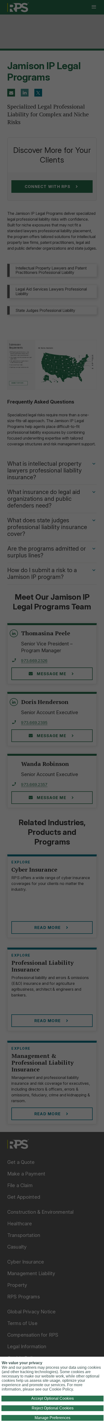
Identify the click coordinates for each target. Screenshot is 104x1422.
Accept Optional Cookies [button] (52, 1398)
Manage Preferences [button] (52, 1418)
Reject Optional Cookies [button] (53, 1408)
